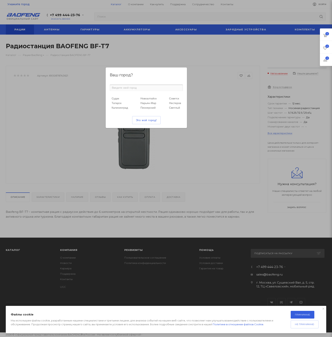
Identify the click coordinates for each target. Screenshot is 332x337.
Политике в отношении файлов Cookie (238, 324)
